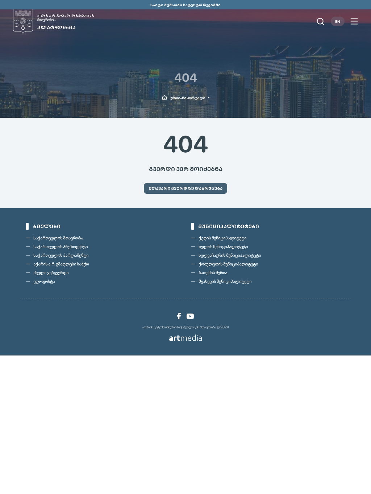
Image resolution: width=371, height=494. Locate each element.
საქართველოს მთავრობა (58, 238)
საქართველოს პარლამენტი (60, 255)
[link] (179, 316)
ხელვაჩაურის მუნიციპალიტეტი (230, 255)
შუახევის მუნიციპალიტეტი (225, 281)
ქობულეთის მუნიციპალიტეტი (228, 264)
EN (337, 21)
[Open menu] (354, 21)
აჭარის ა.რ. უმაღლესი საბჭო (61, 264)
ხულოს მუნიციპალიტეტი (223, 246)
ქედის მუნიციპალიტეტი (222, 238)
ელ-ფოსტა (44, 281)
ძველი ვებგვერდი (50, 273)
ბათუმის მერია (213, 273)
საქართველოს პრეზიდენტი (60, 246)
